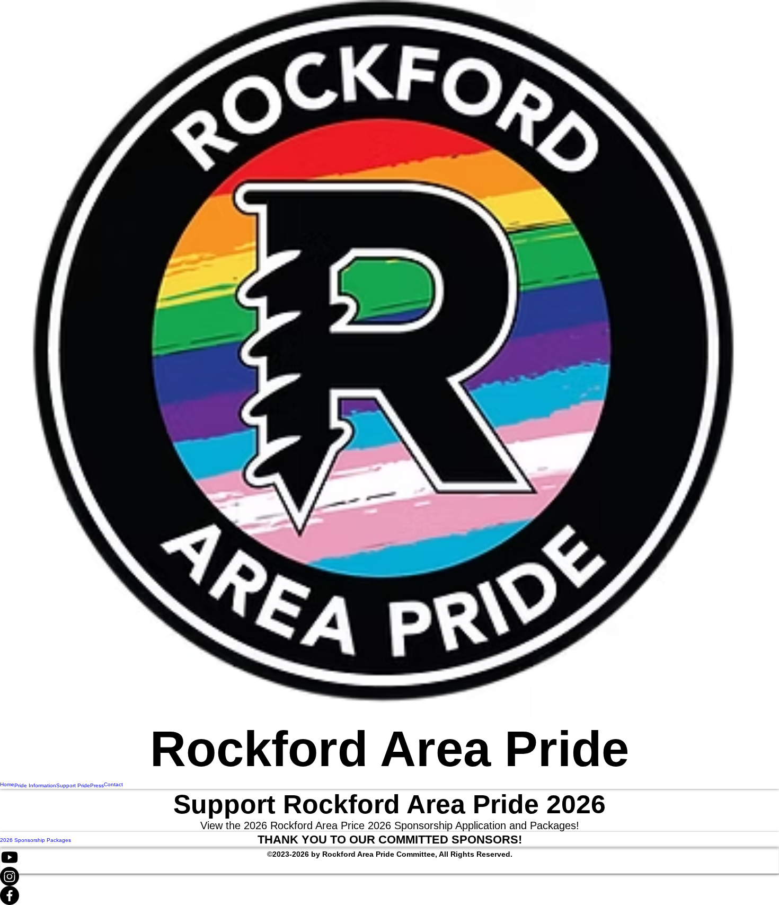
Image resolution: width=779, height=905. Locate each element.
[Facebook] (389, 895)
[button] (390, 840)
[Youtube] (389, 857)
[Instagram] (389, 876)
